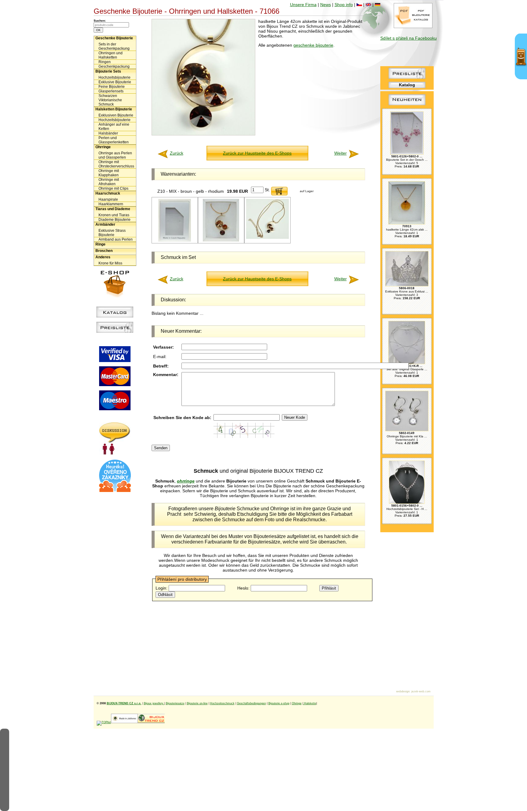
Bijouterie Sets (108, 71)
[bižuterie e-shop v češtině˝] (359, 4)
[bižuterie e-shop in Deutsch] (377, 4)
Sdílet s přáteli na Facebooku (408, 38)
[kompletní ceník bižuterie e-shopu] (114, 331)
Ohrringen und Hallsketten (111, 55)
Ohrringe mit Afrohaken (109, 182)
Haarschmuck (107, 193)
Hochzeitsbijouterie (115, 77)
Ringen (105, 62)
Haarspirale (108, 199)
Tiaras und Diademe (112, 209)
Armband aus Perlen (116, 239)
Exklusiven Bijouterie (116, 115)
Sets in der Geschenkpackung (114, 46)
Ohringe (297, 703)
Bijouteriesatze (175, 703)
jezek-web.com (421, 691)
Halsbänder (108, 133)
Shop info (344, 4)
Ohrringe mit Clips (113, 188)
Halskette (309, 703)
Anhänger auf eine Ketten (114, 126)
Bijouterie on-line (197, 703)
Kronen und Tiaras (114, 215)
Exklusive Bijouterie (115, 82)
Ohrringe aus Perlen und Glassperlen (115, 155)
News (325, 4)
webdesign (403, 691)
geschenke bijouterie (313, 45)
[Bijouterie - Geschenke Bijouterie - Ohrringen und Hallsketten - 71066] (203, 133)
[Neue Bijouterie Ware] (407, 105)
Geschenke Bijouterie (114, 38)
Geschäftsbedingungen (251, 703)
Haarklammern (111, 204)
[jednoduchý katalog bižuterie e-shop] (114, 316)
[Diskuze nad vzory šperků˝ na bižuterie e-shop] (115, 453)
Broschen (104, 251)
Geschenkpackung (114, 66)
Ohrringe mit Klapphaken (109, 173)
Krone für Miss (110, 263)
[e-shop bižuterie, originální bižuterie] (151, 722)
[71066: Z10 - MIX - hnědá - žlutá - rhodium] (221, 240)
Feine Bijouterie (112, 86)
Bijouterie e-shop (278, 703)
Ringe (100, 244)
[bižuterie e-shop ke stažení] (413, 26)
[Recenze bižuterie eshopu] (115, 490)
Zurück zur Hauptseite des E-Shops (257, 153)
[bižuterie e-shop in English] (368, 4)
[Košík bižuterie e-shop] (115, 295)
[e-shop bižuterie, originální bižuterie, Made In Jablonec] (124, 722)
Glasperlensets (111, 91)
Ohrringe (103, 147)
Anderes (102, 257)
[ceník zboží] (407, 77)
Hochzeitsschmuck (222, 703)
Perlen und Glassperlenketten (114, 140)
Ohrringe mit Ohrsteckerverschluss (116, 164)
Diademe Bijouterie (115, 219)
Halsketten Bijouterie (113, 109)
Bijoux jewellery (154, 703)
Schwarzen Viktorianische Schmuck (110, 100)
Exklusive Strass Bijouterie (112, 232)
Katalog (407, 84)
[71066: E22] (174, 240)
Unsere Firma (303, 4)
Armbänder (105, 224)
